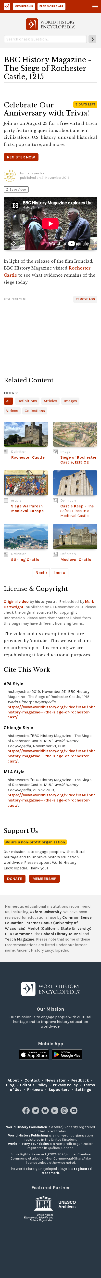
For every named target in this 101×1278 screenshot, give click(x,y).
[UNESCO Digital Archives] (50, 1208)
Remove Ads (85, 299)
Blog (10, 1085)
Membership (24, 6)
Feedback (80, 1080)
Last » (59, 572)
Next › (41, 572)
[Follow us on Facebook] (26, 1112)
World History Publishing (28, 1135)
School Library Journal (61, 933)
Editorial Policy (33, 1085)
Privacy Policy (65, 1085)
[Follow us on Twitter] (36, 1112)
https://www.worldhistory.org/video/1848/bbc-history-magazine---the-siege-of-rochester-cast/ (52, 712)
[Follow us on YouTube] (74, 1112)
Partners (35, 1089)
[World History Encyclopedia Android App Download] (67, 1055)
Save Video (15, 189)
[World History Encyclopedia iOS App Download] (34, 1055)
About (13, 1080)
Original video (16, 601)
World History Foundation (26, 1127)
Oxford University (46, 911)
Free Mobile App (51, 6)
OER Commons (19, 933)
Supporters (59, 1089)
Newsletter (55, 1080)
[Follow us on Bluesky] (45, 1112)
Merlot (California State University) (59, 928)
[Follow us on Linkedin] (55, 1112)
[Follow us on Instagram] (65, 1112)
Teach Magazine (19, 939)
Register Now (21, 157)
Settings (83, 1089)
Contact (32, 1080)
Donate (14, 878)
